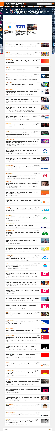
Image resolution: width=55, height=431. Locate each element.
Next (49, 429)
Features (20, 6)
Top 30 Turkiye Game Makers (19, 0)
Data (14, 6)
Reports (43, 6)
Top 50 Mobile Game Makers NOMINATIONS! (38, 0)
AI (13, 0)
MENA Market (28, 0)
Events (36, 6)
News (4, 6)
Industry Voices (28, 6)
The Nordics (9, 0)
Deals (9, 6)
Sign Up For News (49, 0)
